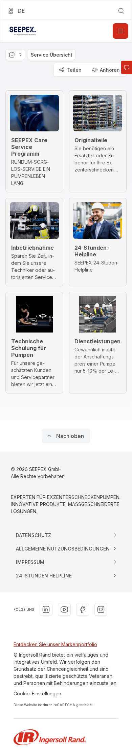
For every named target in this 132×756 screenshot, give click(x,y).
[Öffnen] (120, 31)
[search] (121, 11)
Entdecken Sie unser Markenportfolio (55, 644)
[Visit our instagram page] (100, 609)
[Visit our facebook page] (82, 609)
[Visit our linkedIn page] (46, 609)
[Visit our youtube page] (64, 609)
